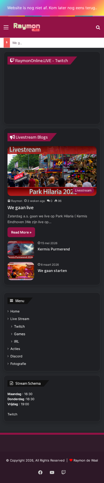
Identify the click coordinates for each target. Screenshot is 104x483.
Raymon (16, 201)
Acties (15, 349)
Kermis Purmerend (54, 249)
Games (19, 334)
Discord (16, 356)
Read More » (21, 232)
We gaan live (21, 43)
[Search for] (98, 28)
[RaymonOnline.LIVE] (26, 27)
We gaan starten (52, 270)
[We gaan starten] (20, 271)
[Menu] (6, 28)
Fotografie (18, 364)
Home (15, 311)
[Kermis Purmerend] (20, 250)
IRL (16, 341)
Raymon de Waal (86, 460)
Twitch (19, 326)
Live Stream (19, 319)
